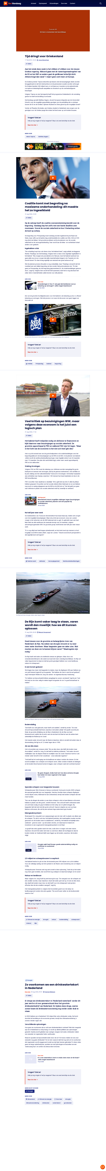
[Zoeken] (100, 3)
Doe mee (27, 992)
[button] (19, 47)
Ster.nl (57, 141)
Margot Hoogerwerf (45, 632)
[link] (33, 125)
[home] (12, 3)
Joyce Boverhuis (44, 60)
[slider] (53, 44)
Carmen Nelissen (50, 992)
